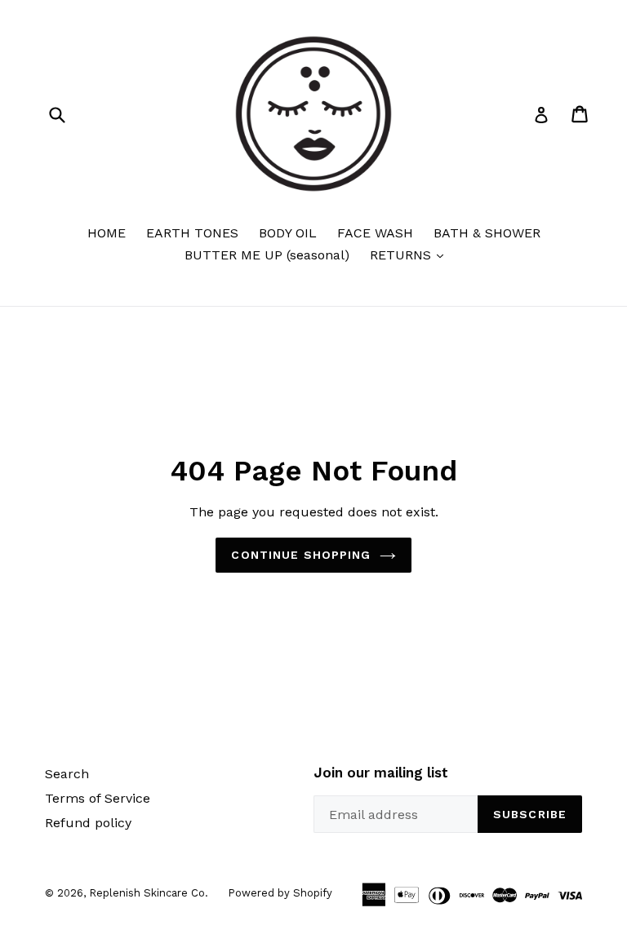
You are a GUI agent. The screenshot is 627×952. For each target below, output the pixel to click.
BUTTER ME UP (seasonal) (267, 255)
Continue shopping (301, 554)
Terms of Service (97, 798)
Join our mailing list (381, 772)
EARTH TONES (192, 233)
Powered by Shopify (280, 893)
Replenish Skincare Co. (150, 893)
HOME (106, 233)
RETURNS (410, 254)
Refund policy (88, 822)
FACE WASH (375, 233)
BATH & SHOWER (487, 233)
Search (67, 774)
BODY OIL (288, 233)
